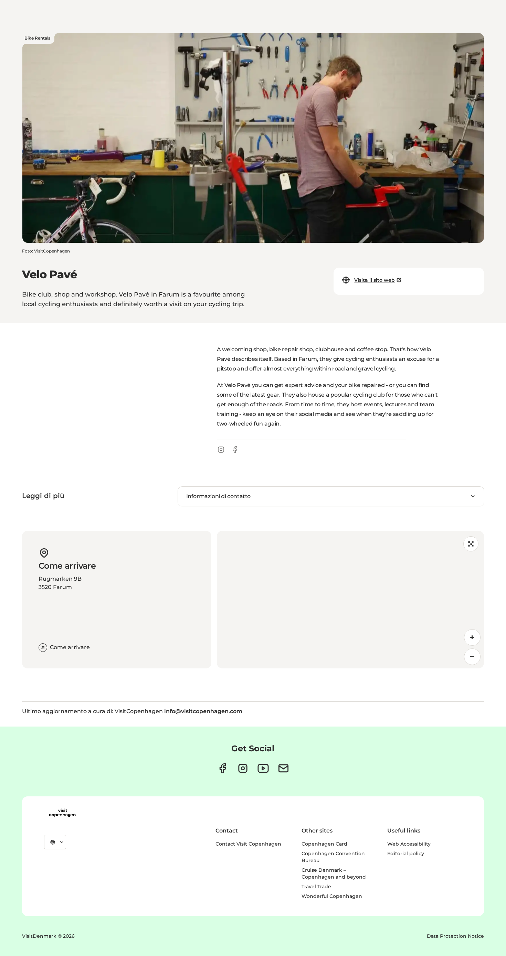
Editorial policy (405, 853)
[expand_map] (470, 543)
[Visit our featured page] (263, 768)
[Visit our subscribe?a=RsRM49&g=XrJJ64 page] (283, 768)
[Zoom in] (472, 637)
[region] (350, 599)
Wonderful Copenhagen (332, 896)
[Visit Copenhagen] (62, 812)
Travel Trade (316, 886)
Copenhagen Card (324, 844)
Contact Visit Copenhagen (248, 844)
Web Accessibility (409, 844)
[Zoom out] (472, 656)
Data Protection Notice (455, 936)
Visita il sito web (374, 280)
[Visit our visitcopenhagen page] (223, 768)
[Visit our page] (243, 768)
